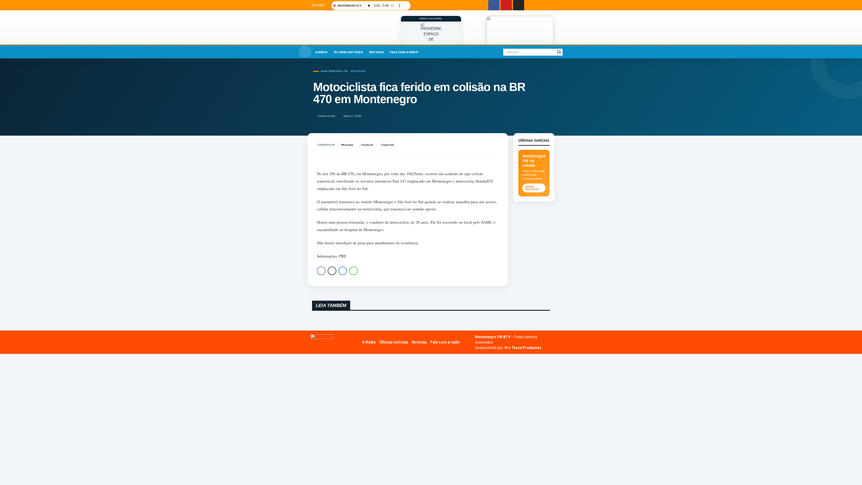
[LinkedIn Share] (343, 271)
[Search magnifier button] (559, 52)
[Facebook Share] (321, 271)
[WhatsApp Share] (353, 271)
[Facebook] (493, 5)
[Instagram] (518, 5)
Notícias (376, 52)
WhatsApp (347, 144)
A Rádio (321, 52)
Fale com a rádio (404, 52)
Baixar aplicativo (532, 187)
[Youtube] (506, 5)
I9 (506, 348)
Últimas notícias (348, 52)
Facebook (367, 144)
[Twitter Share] (332, 271)
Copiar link (387, 144)
